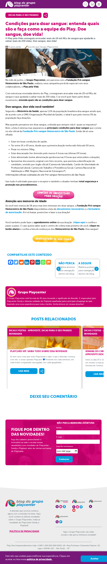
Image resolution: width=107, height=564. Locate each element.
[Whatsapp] (43, 262)
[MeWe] (37, 262)
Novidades (15, 333)
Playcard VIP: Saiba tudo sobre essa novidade (38, 351)
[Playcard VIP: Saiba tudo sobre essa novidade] (46, 337)
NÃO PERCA (67, 268)
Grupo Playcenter (49, 47)
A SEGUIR (87, 268)
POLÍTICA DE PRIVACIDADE (24, 531)
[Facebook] (10, 262)
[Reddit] (21, 262)
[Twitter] (16, 262)
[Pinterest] (32, 262)
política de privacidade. (39, 559)
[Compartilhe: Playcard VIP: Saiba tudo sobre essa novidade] (41, 371)
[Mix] (48, 262)
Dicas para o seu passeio (23, 15)
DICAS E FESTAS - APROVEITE (24, 330)
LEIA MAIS (23, 371)
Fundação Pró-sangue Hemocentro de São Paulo (49, 131)
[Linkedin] (26, 262)
